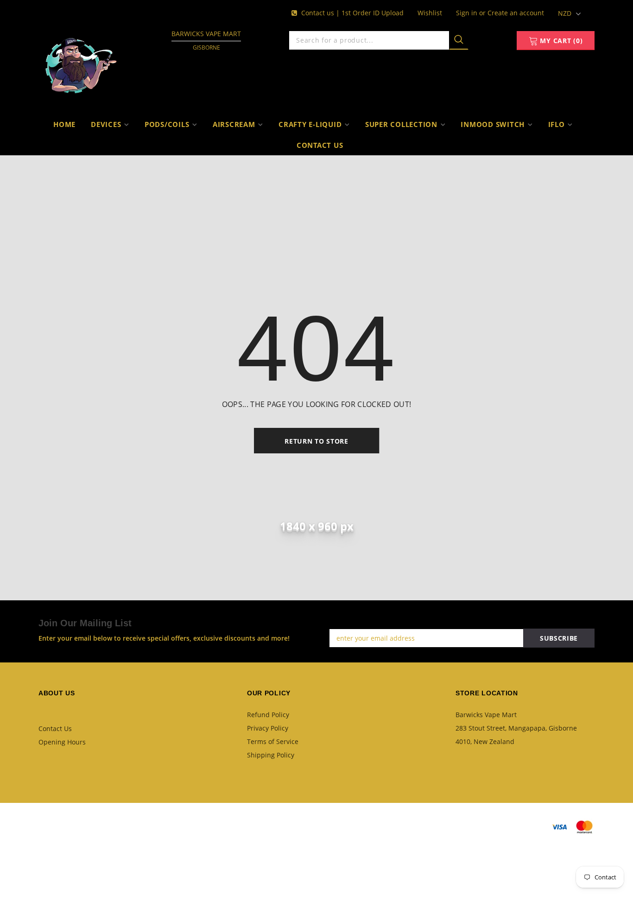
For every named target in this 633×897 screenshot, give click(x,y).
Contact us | (321, 12)
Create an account (515, 12)
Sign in (467, 12)
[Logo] (81, 62)
